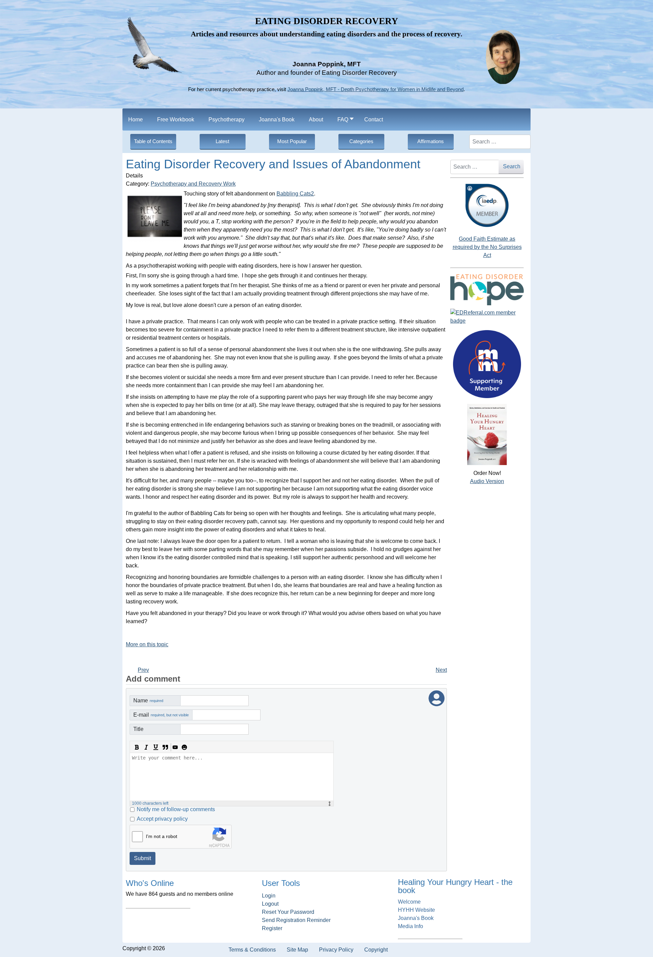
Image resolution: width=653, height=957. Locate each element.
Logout (270, 904)
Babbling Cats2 (295, 193)
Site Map (297, 950)
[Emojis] (184, 747)
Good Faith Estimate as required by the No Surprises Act (487, 247)
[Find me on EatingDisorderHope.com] (487, 289)
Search (511, 166)
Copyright (376, 950)
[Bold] (137, 747)
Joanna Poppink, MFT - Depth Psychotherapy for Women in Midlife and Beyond (375, 89)
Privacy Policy (336, 950)
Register (272, 928)
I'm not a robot (161, 836)
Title (138, 729)
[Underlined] (156, 747)
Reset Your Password (288, 912)
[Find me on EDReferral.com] (487, 317)
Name (148, 700)
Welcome (409, 902)
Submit (142, 858)
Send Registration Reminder (296, 920)
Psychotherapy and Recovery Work (193, 184)
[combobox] (500, 142)
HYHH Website (416, 910)
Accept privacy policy (162, 819)
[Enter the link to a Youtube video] (175, 747)
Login (268, 896)
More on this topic (147, 644)
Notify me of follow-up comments (176, 809)
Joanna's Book (416, 918)
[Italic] (146, 747)
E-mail (161, 715)
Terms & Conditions (252, 950)
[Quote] (165, 747)
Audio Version (487, 481)
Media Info (410, 926)
